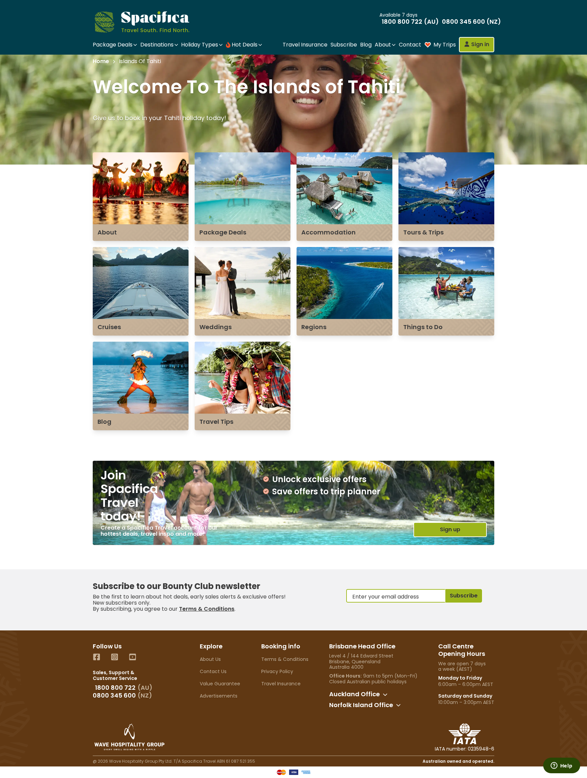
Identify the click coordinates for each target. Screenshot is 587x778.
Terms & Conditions (206, 609)
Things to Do (423, 327)
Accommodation (328, 232)
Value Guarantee (220, 683)
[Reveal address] (385, 694)
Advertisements (218, 695)
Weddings (215, 327)
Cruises (109, 327)
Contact (410, 45)
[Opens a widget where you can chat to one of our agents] (561, 766)
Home (101, 61)
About (107, 232)
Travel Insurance (305, 45)
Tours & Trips (423, 232)
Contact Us (213, 671)
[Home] (148, 21)
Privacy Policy (277, 671)
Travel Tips (216, 421)
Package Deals (222, 232)
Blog (366, 45)
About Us (210, 659)
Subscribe (344, 45)
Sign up (450, 529)
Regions (313, 327)
